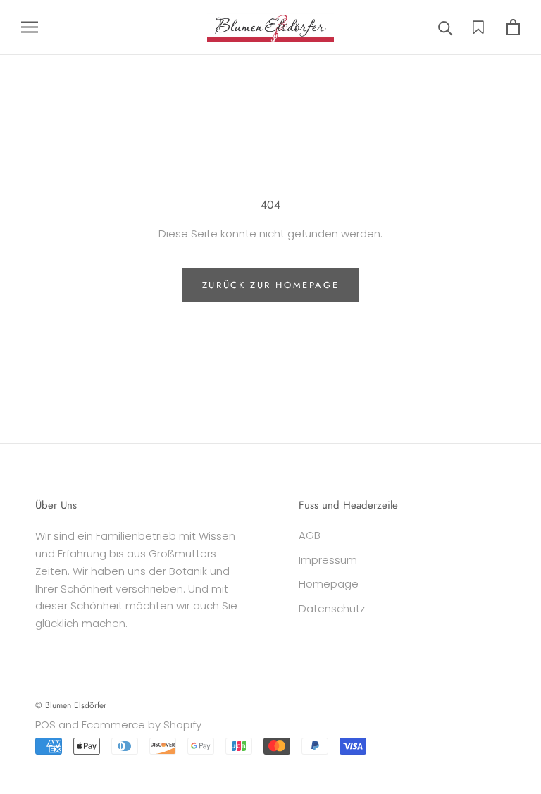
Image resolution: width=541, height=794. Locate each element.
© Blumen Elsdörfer (70, 705)
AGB (310, 535)
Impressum (328, 559)
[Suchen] (445, 27)
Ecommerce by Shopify (141, 724)
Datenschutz (332, 608)
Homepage (329, 583)
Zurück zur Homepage (270, 285)
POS (45, 724)
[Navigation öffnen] (29, 27)
